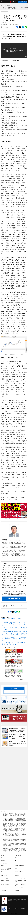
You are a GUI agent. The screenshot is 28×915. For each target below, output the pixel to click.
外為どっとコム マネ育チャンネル (10, 618)
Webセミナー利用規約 (5, 880)
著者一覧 (3, 865)
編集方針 (17, 875)
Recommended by (16, 679)
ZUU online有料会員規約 (20, 878)
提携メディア (17, 868)
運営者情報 (3, 857)
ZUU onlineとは (18, 855)
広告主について (4, 871)
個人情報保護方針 (4, 887)
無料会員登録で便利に (23, 1)
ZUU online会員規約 (5, 878)
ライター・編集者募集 (19, 865)
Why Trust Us (4, 875)
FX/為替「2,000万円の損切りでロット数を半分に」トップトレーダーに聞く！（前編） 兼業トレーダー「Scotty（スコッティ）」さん (14, 633)
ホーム (2, 855)
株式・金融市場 (4, 12)
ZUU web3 (17, 890)
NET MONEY (3, 890)
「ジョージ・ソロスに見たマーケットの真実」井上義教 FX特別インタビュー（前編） (14, 639)
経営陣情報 (3, 860)
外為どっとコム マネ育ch (8, 24)
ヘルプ (2, 893)
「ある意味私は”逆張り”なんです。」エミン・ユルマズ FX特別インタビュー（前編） (13, 624)
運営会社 (17, 857)
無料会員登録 (14, 688)
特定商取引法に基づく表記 (6, 884)
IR (15, 860)
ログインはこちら (14, 692)
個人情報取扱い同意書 (19, 887)
